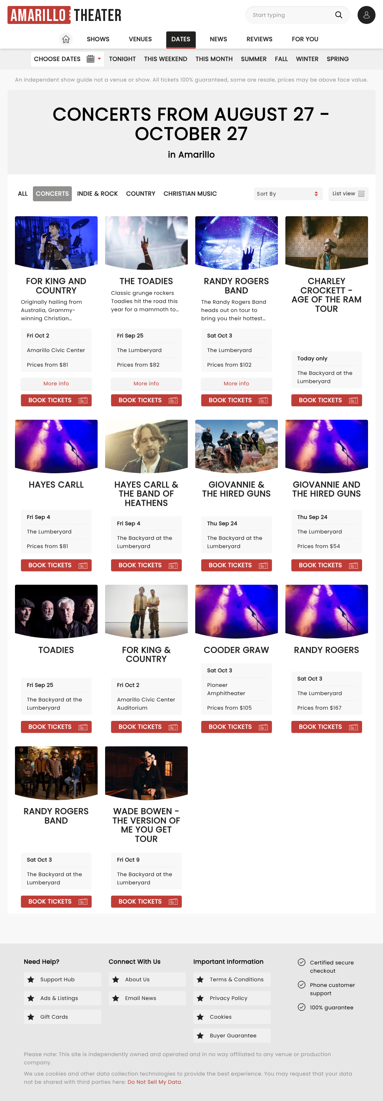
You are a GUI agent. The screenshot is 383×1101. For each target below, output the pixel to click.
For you (305, 39)
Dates (180, 39)
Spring (338, 59)
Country (140, 193)
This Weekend (165, 59)
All (23, 193)
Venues (140, 39)
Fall (281, 59)
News (218, 39)
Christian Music (190, 193)
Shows (98, 39)
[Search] (340, 15)
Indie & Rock (97, 193)
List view (344, 193)
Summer (254, 59)
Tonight (122, 59)
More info (56, 383)
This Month (214, 59)
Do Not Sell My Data (154, 1082)
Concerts (52, 193)
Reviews (260, 39)
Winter (307, 59)
